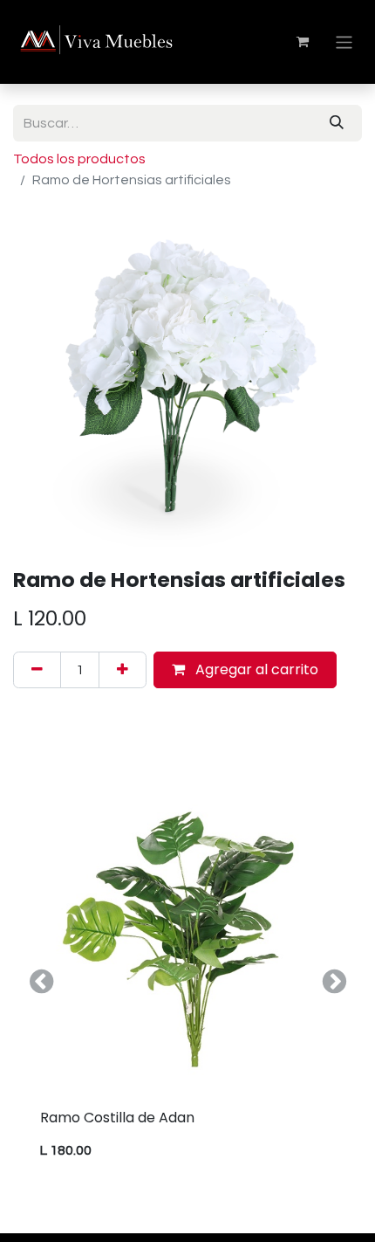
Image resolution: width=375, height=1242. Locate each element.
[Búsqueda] (336, 123)
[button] (41, 981)
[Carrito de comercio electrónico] (302, 42)
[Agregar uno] (123, 670)
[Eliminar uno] (37, 670)
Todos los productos (79, 159)
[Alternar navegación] (344, 41)
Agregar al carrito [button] (255, 669)
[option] (187, 981)
